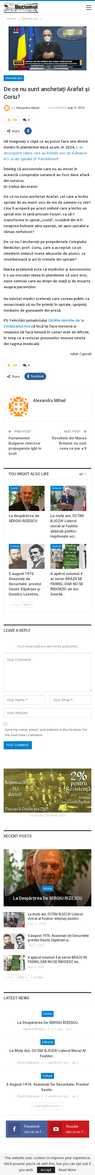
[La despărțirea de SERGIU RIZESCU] (27, 498)
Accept (46, 1169)
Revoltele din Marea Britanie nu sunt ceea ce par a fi (69, 443)
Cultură (14, 546)
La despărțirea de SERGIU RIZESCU (47, 898)
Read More (67, 1170)
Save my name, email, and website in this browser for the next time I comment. (46, 732)
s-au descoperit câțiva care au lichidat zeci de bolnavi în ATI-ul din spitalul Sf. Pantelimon (45, 153)
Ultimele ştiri (13, 78)
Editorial (56, 488)
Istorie (14, 488)
